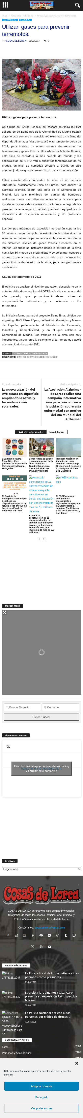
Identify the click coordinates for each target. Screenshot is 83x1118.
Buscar (41, 717)
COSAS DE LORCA (16, 41)
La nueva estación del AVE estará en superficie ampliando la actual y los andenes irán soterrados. (20, 397)
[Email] (62, 51)
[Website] (42, 947)
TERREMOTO (50, 357)
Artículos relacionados (31, 432)
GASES (21, 357)
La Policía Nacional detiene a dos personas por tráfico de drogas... (48, 1015)
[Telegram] (43, 51)
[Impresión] (52, 51)
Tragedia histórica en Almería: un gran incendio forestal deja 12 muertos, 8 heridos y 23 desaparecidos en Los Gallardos (68, 465)
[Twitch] (74, 935)
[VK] (71, 51)
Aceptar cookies (41, 1086)
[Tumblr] (67, 935)
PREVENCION (34, 357)
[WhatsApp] (34, 51)
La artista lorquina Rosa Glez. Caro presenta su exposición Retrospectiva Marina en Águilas (14, 464)
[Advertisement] (32, 570)
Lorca (5, 1046)
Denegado (41, 1097)
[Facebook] (6, 51)
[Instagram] (17, 935)
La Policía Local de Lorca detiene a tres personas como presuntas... (52, 975)
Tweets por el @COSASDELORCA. (41, 768)
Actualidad (16, 15)
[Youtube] (50, 947)
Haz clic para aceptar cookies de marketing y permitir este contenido (41, 768)
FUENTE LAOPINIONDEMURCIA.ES (31, 353)
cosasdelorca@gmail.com (50, 927)
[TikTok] (58, 935)
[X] (15, 51)
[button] (77, 1063)
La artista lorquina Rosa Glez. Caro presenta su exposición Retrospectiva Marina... (51, 996)
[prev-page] (39, 539)
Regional (29, 15)
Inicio (4, 15)
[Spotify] (42, 935)
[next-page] (44, 539)
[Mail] (25, 935)
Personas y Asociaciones (17, 1053)
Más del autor (57, 432)
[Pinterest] (25, 51)
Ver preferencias (41, 1108)
